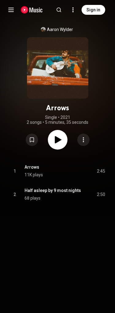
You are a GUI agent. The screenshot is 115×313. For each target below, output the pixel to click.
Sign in (93, 9)
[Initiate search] (59, 10)
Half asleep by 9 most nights (53, 190)
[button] (32, 140)
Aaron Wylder (60, 29)
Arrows (32, 167)
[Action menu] (83, 140)
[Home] (32, 10)
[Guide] (11, 10)
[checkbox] (101, 171)
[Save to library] (32, 139)
